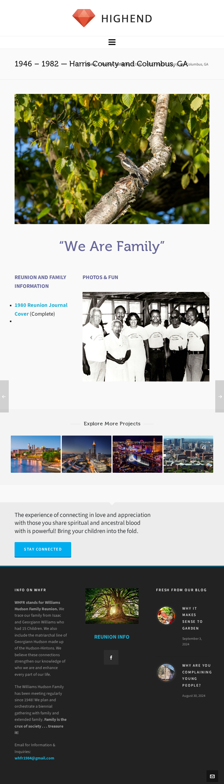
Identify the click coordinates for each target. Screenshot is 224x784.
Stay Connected (43, 549)
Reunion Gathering (115, 64)
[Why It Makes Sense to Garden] (166, 615)
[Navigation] (112, 42)
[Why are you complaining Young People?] (166, 672)
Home (91, 64)
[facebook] (111, 657)
